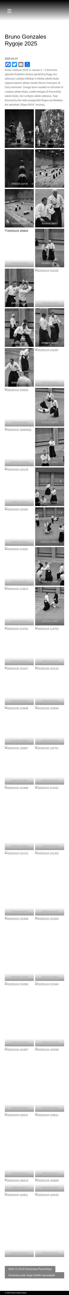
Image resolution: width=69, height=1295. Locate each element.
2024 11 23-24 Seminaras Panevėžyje (30, 1269)
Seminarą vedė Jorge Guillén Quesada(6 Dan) (31, 1276)
